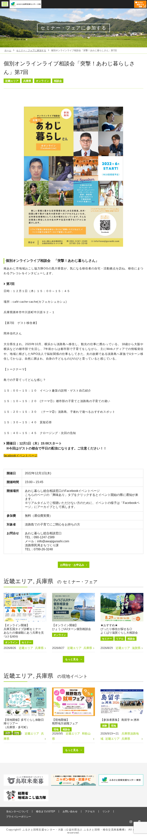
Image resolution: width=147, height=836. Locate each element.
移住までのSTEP (45, 811)
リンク (106, 811)
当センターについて (17, 811)
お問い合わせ (70, 811)
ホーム (7, 50)
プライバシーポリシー (18, 816)
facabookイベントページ (20, 455)
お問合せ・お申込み (72, 564)
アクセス (90, 811)
